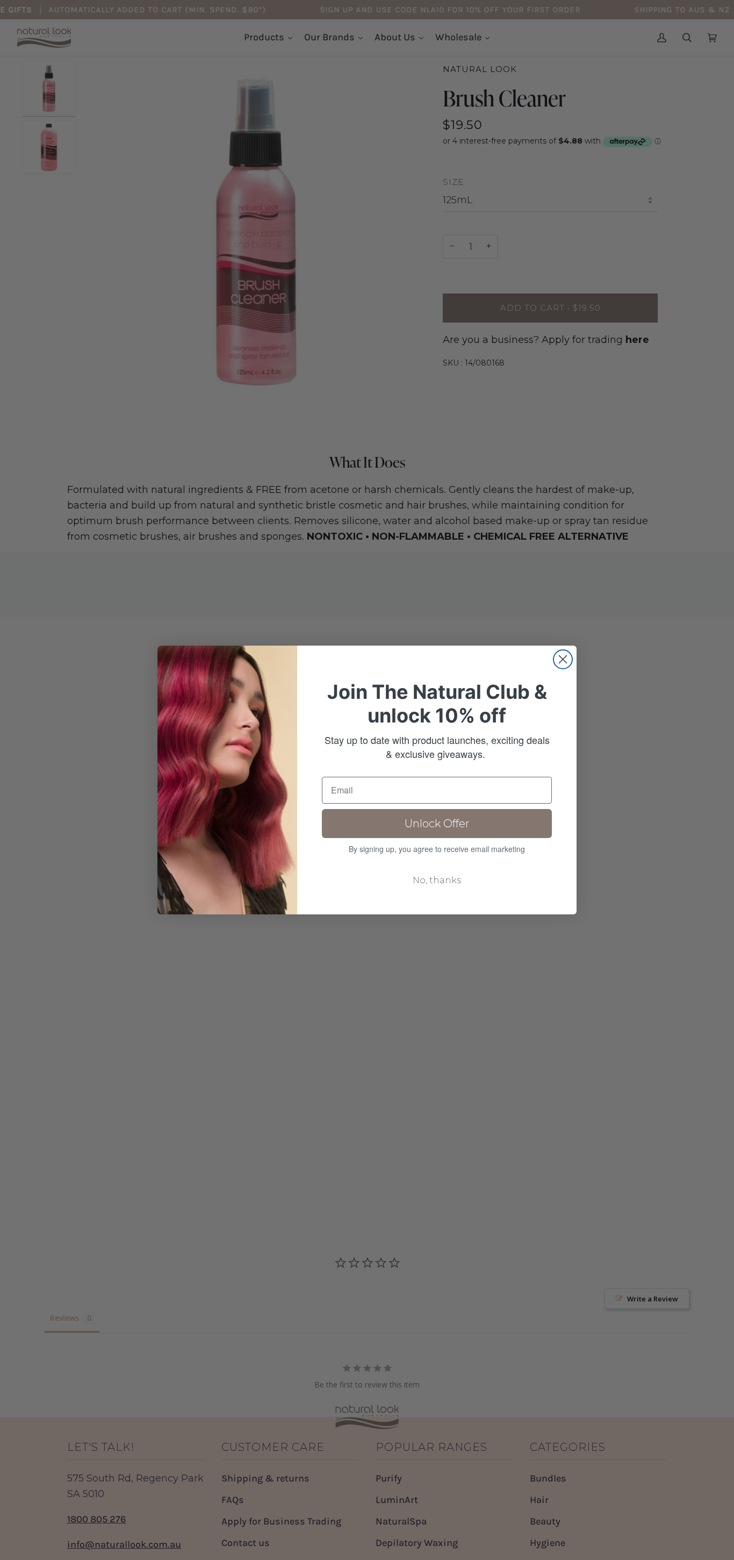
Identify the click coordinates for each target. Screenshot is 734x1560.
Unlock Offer (437, 823)
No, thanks (437, 880)
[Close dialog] (562, 659)
